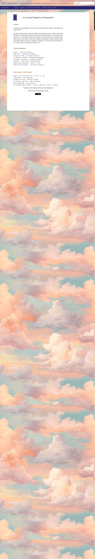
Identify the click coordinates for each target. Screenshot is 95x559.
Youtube (22, 7)
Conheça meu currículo (49, 7)
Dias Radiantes (48, 88)
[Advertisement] (73, 43)
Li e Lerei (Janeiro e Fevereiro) (38, 17)
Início (16, 7)
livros (46, 91)
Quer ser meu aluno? (33, 7)
